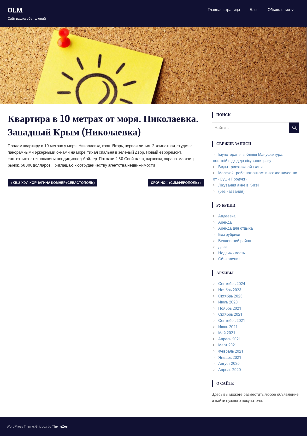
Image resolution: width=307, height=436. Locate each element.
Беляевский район (234, 240)
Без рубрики (229, 234)
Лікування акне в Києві (238, 185)
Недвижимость (231, 253)
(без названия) (231, 191)
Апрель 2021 (229, 339)
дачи (222, 246)
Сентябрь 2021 (231, 320)
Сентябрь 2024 (231, 283)
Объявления (279, 9)
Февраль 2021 (230, 351)
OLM (15, 10)
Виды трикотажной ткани (240, 167)
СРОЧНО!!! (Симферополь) (175, 183)
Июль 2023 (228, 302)
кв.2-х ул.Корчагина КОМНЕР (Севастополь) (54, 183)
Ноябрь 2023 (229, 290)
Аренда (225, 222)
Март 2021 (227, 345)
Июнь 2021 (228, 327)
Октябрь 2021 (230, 314)
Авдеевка (227, 216)
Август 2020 (229, 363)
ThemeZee (59, 426)
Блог (254, 9)
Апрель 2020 (229, 369)
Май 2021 (226, 333)
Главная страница (224, 9)
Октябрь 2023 (230, 296)
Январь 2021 (229, 357)
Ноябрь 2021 (229, 308)
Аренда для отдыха (235, 228)
